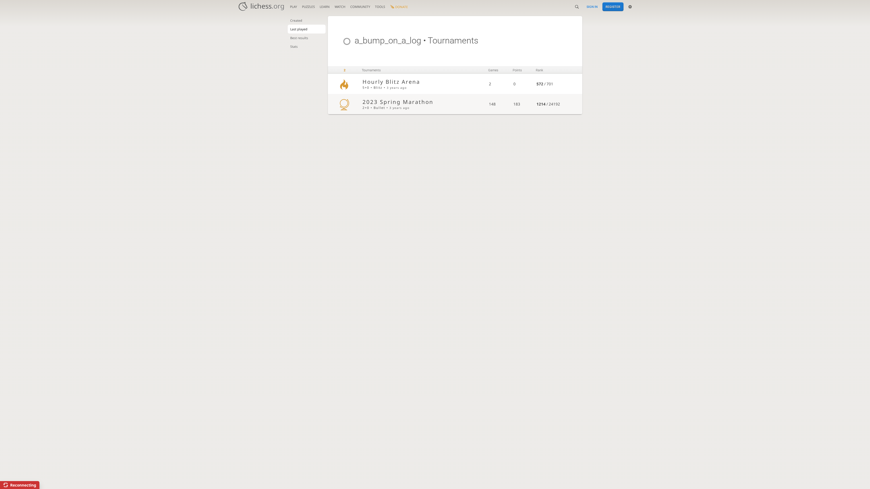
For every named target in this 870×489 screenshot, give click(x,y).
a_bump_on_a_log (388, 41)
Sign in (592, 7)
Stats (294, 46)
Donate (401, 7)
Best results (299, 38)
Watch (340, 7)
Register (613, 7)
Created (296, 20)
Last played (298, 29)
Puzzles (308, 7)
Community (360, 7)
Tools (380, 7)
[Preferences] (630, 7)
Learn (325, 7)
